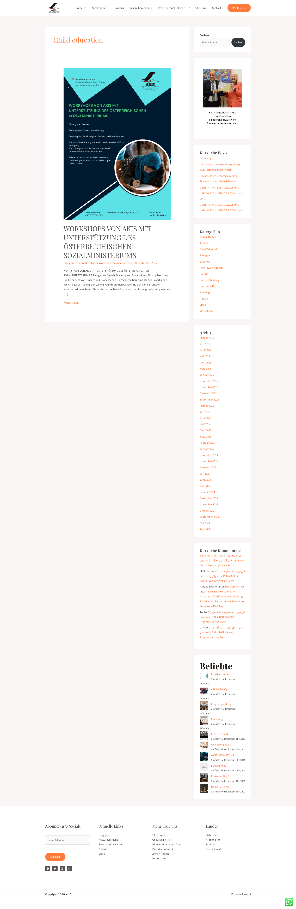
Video (203, 304)
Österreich (212, 835)
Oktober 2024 (208, 467)
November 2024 (209, 461)
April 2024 (205, 486)
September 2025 (209, 399)
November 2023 (209, 504)
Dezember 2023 (209, 498)
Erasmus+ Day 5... (221, 776)
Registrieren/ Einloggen (172, 8)
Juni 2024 (205, 479)
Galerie (204, 274)
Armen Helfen (208, 237)
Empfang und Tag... (222, 704)
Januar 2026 (207, 375)
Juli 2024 (205, 473)
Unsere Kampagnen (140, 8)
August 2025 (207, 405)
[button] (239, 8)
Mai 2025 (205, 424)
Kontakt (216, 8)
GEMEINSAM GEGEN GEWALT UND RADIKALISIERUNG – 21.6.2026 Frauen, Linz (222, 193)
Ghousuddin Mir (161, 839)
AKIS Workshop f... (221, 744)
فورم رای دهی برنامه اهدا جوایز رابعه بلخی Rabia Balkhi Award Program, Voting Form (222, 560)
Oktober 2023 (208, 510)
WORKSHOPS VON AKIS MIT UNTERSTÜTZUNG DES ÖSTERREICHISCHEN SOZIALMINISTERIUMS (107, 242)
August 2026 (207, 338)
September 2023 (209, 516)
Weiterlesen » (71, 302)
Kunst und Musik (209, 286)
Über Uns (200, 8)
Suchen (204, 35)
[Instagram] (62, 868)
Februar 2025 (207, 442)
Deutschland (213, 849)
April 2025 (205, 430)
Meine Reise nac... (221, 787)
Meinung (205, 292)
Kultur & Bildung (209, 280)
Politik (204, 298)
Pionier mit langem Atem (167, 844)
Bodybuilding (218, 765)
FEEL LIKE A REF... (221, 734)
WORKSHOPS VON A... (223, 755)
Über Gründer (160, 835)
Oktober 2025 (208, 393)
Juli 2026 (205, 344)
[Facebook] (47, 868)
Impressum (159, 858)
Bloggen (69, 263)
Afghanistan (213, 839)
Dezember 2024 (209, 455)
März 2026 (206, 368)
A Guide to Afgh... (221, 689)
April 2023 (205, 529)
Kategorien (98, 8)
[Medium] (69, 868)
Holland (210, 844)
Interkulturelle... (220, 674)
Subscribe (55, 856)
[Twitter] (55, 868)
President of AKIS (162, 849)
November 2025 (209, 387)
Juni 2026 (205, 350)
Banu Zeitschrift (209, 249)
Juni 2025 (205, 418)
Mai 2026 (205, 356)
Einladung (206, 158)
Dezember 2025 (209, 381)
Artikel (204, 243)
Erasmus (119, 8)
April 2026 (205, 362)
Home (79, 8)
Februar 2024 (207, 492)
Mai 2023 (205, 523)
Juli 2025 (205, 412)
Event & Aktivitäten (86, 263)
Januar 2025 (207, 449)
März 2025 (206, 436)
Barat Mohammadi (211, 555)
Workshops (105, 263)
